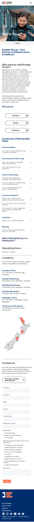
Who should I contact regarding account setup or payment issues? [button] (13, 209)
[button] (31, 3)
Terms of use (6, 518)
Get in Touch (6, 506)
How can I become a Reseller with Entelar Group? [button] (12, 163)
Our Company (7, 503)
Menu (18, 43)
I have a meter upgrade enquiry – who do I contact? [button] (14, 230)
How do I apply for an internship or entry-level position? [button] (13, 183)
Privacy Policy (23, 516)
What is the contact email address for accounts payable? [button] (13, 199)
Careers (5, 508)
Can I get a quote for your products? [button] (11, 167)
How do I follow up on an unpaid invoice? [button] (14, 204)
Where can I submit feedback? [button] (13, 220)
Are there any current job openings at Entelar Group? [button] (12, 178)
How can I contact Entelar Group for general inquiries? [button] (14, 151)
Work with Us (6, 510)
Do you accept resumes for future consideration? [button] (12, 188)
